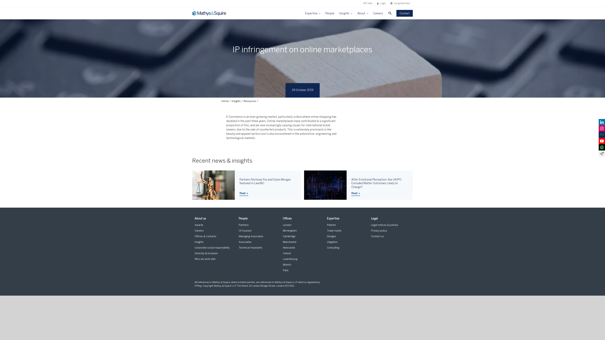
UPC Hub (367, 4)
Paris (285, 270)
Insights (199, 242)
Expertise (333, 218)
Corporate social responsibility (212, 248)
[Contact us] (602, 135)
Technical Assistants (250, 248)
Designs (331, 236)
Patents (331, 225)
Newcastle (289, 248)
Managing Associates (251, 236)
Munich (287, 265)
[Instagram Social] (602, 128)
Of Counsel (245, 231)
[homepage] (209, 13)
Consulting (333, 248)
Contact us (377, 236)
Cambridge (289, 236)
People (329, 13)
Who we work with (205, 259)
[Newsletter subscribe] (602, 153)
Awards (199, 225)
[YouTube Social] (602, 141)
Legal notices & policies (384, 225)
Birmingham (290, 231)
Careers (378, 13)
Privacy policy (379, 231)
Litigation (332, 242)
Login (383, 4)
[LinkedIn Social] (602, 122)
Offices (287, 218)
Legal (374, 218)
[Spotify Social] (602, 147)
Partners (244, 225)
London (287, 225)
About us (200, 218)
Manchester (290, 242)
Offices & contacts (205, 236)
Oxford (287, 253)
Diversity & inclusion (206, 253)
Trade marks (334, 231)
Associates (245, 242)
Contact (405, 13)
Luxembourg (290, 259)
